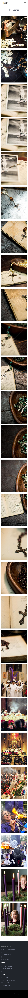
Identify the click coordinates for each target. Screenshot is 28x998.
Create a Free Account (9, 949)
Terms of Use (6, 985)
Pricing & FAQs (7, 954)
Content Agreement (7, 977)
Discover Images (7, 966)
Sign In (4, 952)
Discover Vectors (7, 971)
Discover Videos (7, 968)
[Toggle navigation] (25, 2)
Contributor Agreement (8, 980)
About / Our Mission (8, 957)
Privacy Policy (6, 982)
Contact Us (6, 959)
